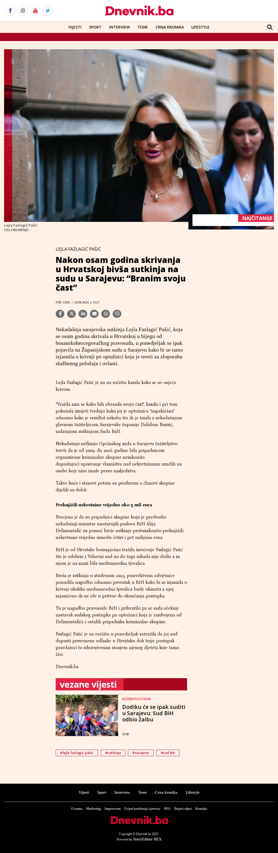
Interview (119, 27)
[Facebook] (10, 11)
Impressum (113, 809)
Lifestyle (200, 27)
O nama (76, 809)
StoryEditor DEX (147, 839)
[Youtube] (35, 11)
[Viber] (117, 314)
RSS (167, 809)
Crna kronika (166, 792)
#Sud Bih (168, 752)
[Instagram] (23, 11)
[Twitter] (48, 11)
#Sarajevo (140, 752)
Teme (142, 27)
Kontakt (201, 809)
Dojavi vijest (183, 809)
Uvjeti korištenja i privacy (142, 809)
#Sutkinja (113, 752)
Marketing (93, 809)
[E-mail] (94, 314)
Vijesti (74, 27)
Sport (95, 27)
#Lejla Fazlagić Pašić (77, 752)
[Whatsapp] (105, 314)
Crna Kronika (170, 27)
